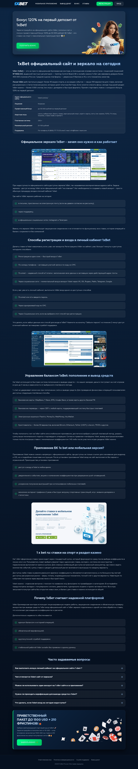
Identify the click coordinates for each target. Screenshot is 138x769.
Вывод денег (65, 3)
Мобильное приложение (46, 3)
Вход (119, 4)
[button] (133, 761)
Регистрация (105, 4)
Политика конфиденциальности (64, 760)
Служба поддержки (82, 760)
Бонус (77, 3)
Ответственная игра (44, 760)
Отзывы (85, 3)
